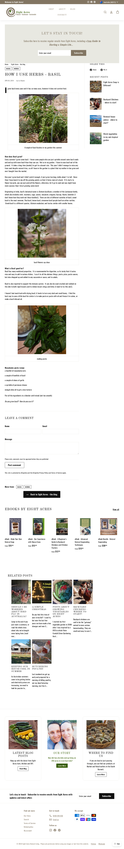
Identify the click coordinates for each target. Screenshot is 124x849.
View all (116, 509)
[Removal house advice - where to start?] (96, 121)
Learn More (62, 765)
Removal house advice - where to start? (110, 119)
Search (26, 819)
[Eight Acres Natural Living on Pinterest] (59, 830)
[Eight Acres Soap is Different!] (96, 86)
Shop (51, 9)
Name (7, 426)
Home (6, 64)
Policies (93, 844)
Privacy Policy (43, 473)
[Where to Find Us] (100, 734)
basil (8, 69)
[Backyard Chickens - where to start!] (96, 104)
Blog (72, 9)
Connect (62, 15)
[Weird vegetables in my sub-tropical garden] (96, 138)
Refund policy (28, 827)
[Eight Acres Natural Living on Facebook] (55, 830)
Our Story (27, 815)
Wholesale (101, 844)
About (62, 9)
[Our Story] (62, 734)
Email (45, 426)
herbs (16, 69)
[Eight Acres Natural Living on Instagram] (50, 830)
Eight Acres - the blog (18, 64)
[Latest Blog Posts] (23, 734)
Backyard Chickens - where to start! (110, 101)
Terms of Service (56, 473)
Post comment (14, 465)
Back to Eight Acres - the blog (43, 494)
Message (8, 439)
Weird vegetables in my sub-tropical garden (110, 137)
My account (28, 830)
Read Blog (23, 768)
